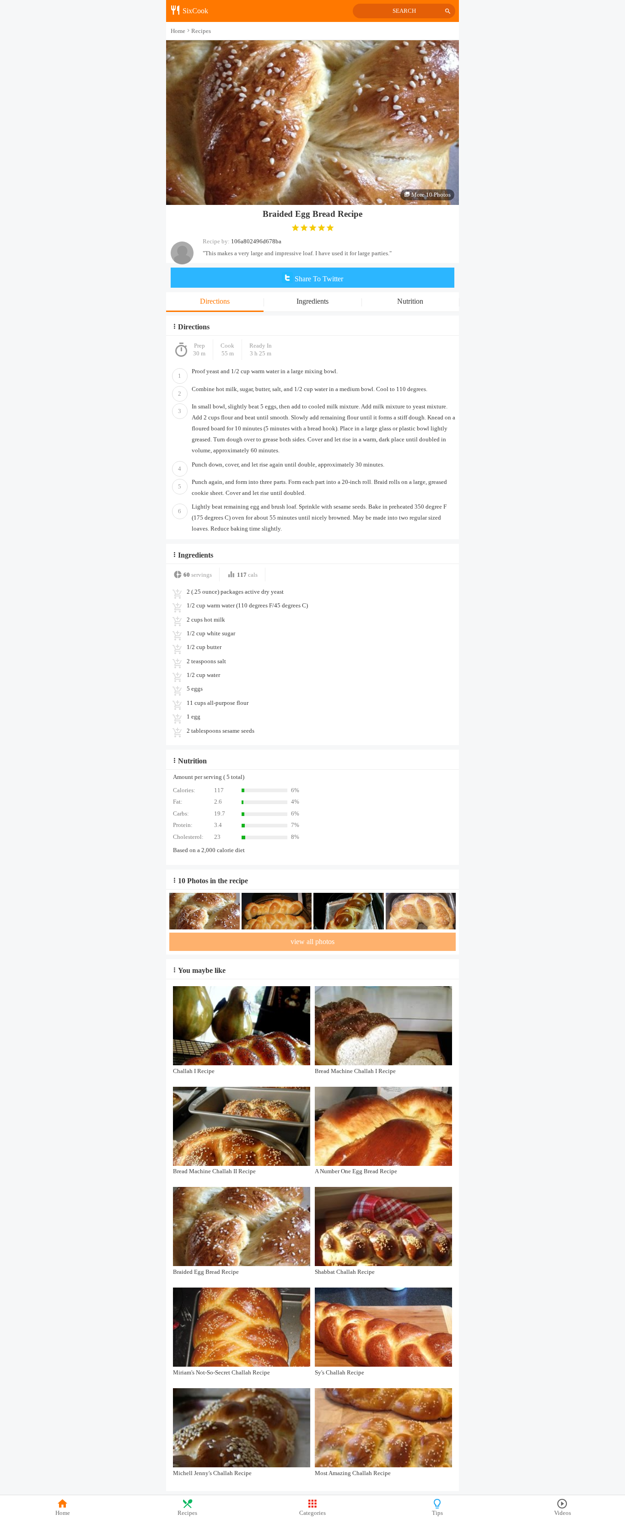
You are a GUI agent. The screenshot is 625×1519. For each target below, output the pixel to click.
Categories (312, 1513)
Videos (562, 1513)
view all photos (312, 941)
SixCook (194, 11)
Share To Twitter (318, 279)
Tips (437, 1513)
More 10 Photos (430, 194)
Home (62, 1513)
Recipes (187, 1513)
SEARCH (404, 11)
